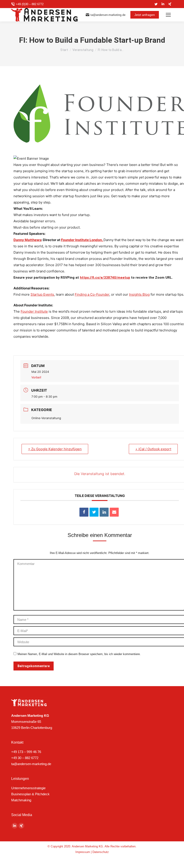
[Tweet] (94, 512)
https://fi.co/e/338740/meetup (105, 278)
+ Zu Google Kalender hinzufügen (55, 449)
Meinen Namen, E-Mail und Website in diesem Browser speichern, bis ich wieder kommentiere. (79, 654)
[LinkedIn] (104, 512)
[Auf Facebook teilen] (83, 512)
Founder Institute (34, 311)
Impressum (82, 852)
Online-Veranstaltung (46, 418)
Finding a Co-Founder (92, 294)
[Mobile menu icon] (168, 14)
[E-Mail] (114, 512)
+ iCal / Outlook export (153, 449)
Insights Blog (139, 294)
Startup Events (42, 294)
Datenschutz (100, 852)
